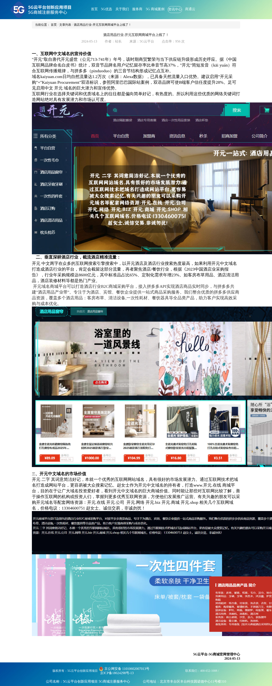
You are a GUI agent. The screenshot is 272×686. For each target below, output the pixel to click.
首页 (54, 24)
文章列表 (65, 24)
